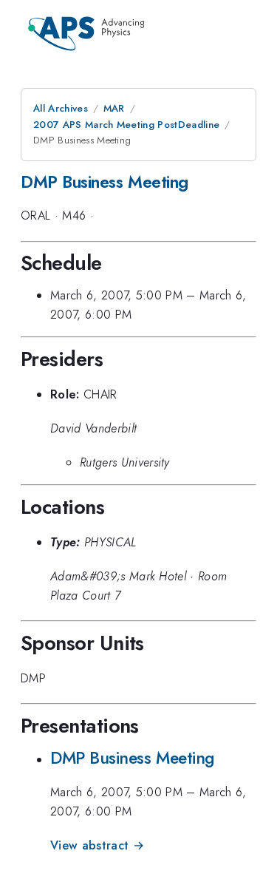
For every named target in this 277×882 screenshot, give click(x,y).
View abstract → (97, 845)
